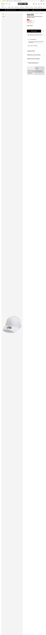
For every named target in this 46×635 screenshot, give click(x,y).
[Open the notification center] (39, 4)
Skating (41, 13)
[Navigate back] (3, 14)
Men (7, 3)
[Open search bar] (43, 7)
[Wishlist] (41, 4)
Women (3, 3)
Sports (37, 13)
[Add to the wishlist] (43, 31)
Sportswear (32, 13)
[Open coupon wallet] (33, 4)
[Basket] (44, 4)
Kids (9, 3)
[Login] (36, 4)
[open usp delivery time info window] (42, 41)
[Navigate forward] (41, 7)
